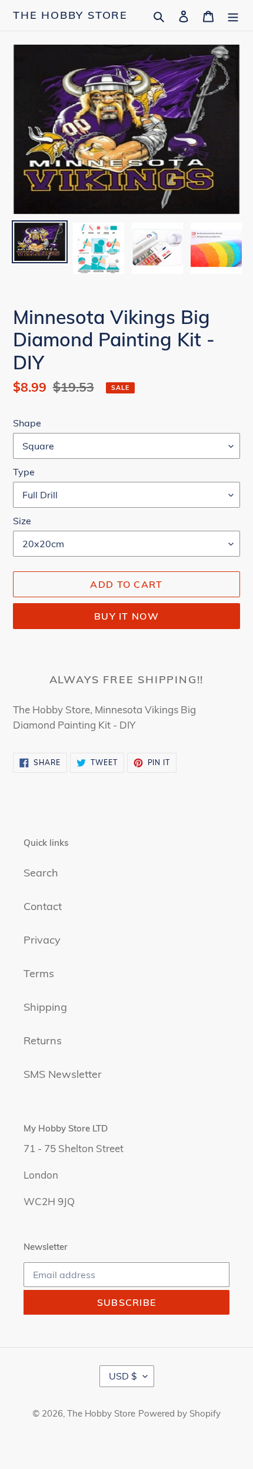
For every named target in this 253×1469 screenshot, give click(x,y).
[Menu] (233, 15)
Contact (43, 906)
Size (22, 521)
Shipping (45, 1007)
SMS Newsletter (63, 1074)
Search (41, 872)
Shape (27, 423)
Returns (43, 1040)
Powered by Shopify (179, 1413)
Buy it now (126, 616)
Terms (39, 973)
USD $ (123, 1376)
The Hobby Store (70, 15)
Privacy (42, 940)
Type (24, 472)
